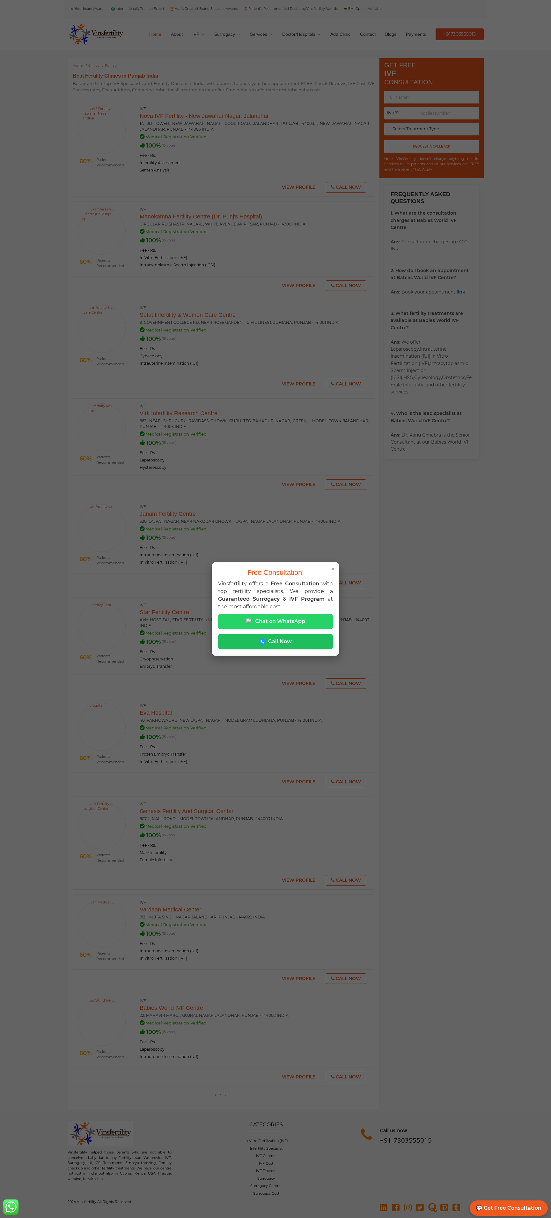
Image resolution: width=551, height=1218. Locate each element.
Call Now (280, 642)
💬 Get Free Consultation (508, 1208)
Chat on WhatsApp (280, 622)
